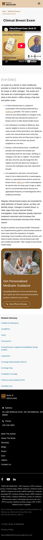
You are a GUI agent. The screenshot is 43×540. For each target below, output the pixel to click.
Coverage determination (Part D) (13, 362)
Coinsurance (6, 341)
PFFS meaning (7, 502)
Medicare (20, 182)
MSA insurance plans (9, 499)
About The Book (8, 438)
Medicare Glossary (14, 11)
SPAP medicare (36, 494)
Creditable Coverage (9, 374)
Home (4, 11)
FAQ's (3, 451)
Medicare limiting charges (22, 502)
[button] (2, 79)
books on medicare (34, 497)
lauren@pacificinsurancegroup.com (16, 535)
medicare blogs (11, 489)
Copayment (5, 356)
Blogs (3, 447)
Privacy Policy (7, 530)
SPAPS (3, 491)
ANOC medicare (23, 489)
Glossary (5, 442)
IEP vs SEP (36, 502)
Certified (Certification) (10, 323)
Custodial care (6, 386)
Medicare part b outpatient (21, 504)
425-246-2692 (8, 425)
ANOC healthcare (28, 491)
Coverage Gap (7, 368)
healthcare (10, 112)
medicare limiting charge (20, 494)
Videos (4, 460)
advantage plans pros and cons (29, 499)
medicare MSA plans (19, 497)
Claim (3, 335)
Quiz (3, 456)
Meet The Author (8, 434)
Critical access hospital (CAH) (13, 380)
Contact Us (6, 464)
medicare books (36, 489)
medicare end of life (14, 491)
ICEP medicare (24, 486)
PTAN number (6, 497)
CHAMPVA (5, 329)
